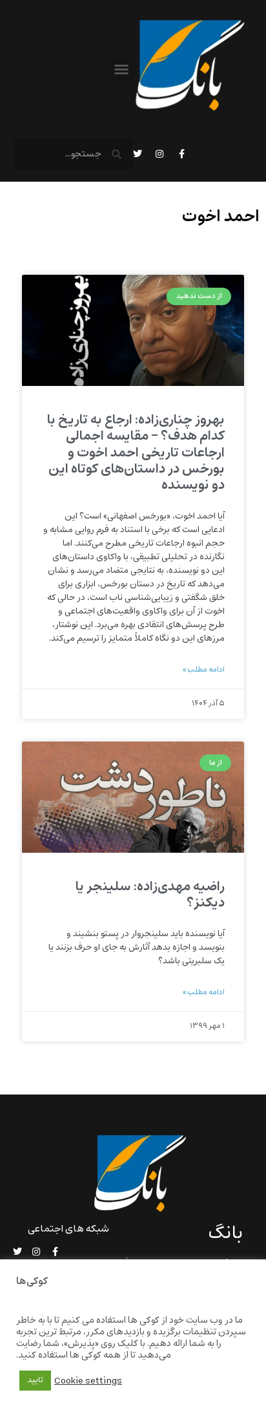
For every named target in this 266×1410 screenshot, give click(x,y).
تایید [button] (35, 1380)
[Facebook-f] (181, 153)
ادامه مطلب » (204, 670)
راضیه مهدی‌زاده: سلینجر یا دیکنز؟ (150, 894)
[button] (121, 69)
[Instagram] (159, 153)
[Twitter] (137, 153)
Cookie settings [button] (88, 1381)
